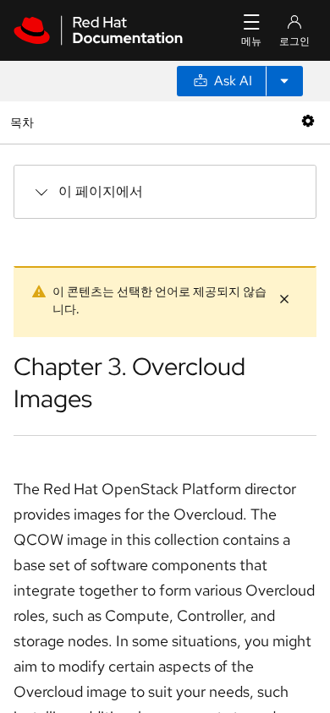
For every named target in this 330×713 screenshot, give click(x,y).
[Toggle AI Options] (284, 81)
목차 (24, 122)
